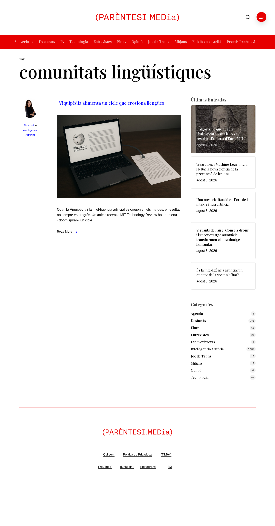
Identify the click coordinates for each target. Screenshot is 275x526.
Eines (195, 327)
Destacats (198, 320)
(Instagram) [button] (148, 466)
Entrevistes (200, 335)
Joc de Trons (201, 356)
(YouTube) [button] (105, 466)
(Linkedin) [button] (127, 466)
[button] (261, 17)
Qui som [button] (109, 454)
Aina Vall (29, 125)
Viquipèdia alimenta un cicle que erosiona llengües (111, 103)
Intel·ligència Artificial (208, 349)
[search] (248, 17)
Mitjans (196, 363)
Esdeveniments (203, 342)
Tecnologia (199, 377)
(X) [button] (170, 466)
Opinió (196, 370)
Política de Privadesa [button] (137, 454)
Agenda (197, 313)
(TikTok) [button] (166, 454)
